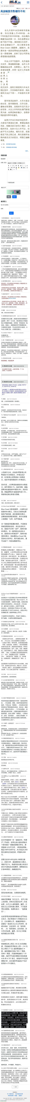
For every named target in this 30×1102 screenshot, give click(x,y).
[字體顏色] (16, 168)
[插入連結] (22, 168)
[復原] (14, 169)
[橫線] (24, 166)
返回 (15, 1087)
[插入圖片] (24, 168)
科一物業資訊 (10, 1093)
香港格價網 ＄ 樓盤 (12, 1095)
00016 (23, 787)
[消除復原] (16, 169)
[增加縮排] (14, 168)
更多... (27, 151)
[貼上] (11, 169)
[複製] (9, 169)
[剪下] (27, 168)
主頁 (2, 6)
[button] (28, 2)
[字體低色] (18, 168)
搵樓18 (20, 1095)
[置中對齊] (18, 166)
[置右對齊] (21, 166)
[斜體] (11, 166)
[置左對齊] (16, 166)
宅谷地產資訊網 (19, 1093)
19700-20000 (12, 298)
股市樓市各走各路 (11, 144)
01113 (16, 782)
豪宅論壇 (6, 6)
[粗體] (9, 166)
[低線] (13, 166)
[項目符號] (9, 168)
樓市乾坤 (12, 6)
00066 (4, 783)
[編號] (27, 166)
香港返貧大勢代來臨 (11, 147)
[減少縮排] (12, 168)
